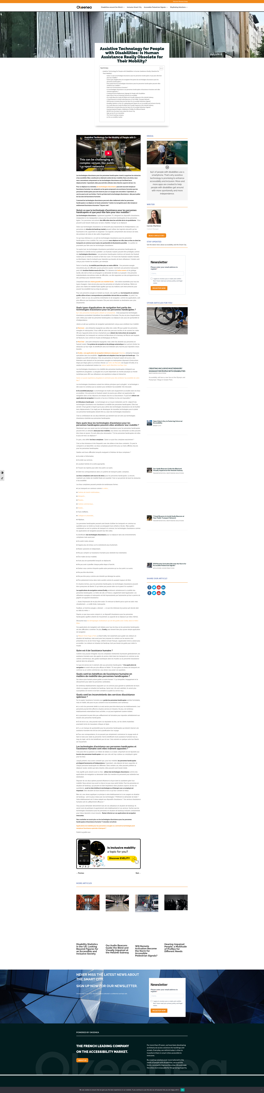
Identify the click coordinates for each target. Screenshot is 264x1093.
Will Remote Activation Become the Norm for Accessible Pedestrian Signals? (129, 101)
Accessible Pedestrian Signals (155, 7)
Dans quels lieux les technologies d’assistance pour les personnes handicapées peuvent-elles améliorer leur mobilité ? (133, 84)
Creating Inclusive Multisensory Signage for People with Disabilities (126, 93)
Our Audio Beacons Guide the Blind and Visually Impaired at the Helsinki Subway (130, 97)
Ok (182, 1090)
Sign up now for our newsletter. (115, 113)
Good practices (168, 568)
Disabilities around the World (112, 7)
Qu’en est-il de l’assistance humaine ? (117, 87)
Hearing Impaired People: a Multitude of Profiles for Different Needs (126, 109)
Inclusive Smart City (134, 7)
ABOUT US (82, 1060)
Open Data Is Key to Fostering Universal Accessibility (122, 95)
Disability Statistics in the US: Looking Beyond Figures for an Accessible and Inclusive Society (133, 103)
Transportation (159, 473)
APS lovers (157, 568)
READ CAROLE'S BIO (156, 235)
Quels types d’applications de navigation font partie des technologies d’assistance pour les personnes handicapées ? (133, 80)
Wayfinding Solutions (178, 7)
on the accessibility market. (114, 117)
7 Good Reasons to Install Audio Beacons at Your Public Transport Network (128, 99)
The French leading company (115, 115)
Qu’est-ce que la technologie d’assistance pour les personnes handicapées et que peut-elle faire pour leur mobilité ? (134, 76)
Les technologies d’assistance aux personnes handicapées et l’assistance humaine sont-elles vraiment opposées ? (133, 90)
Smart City (157, 425)
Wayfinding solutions (157, 373)
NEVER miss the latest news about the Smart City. (121, 111)
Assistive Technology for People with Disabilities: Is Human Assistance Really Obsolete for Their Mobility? (131, 72)
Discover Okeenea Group (180, 1)
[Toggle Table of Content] (160, 68)
